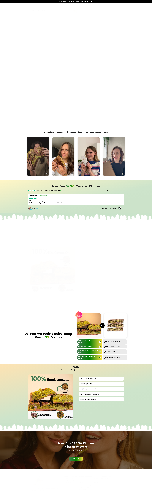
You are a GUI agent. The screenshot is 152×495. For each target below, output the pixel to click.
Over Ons (96, 480)
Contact (81, 480)
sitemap (96, 482)
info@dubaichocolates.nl (70, 480)
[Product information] (119, 79)
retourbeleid (82, 489)
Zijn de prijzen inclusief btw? (88, 399)
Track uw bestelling (69, 484)
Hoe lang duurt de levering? (88, 378)
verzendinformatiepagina (86, 487)
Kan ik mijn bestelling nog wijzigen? (90, 394)
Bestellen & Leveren (84, 484)
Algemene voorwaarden (85, 485)
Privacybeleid (82, 482)
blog (80, 491)
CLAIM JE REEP (76, 458)
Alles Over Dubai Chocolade (101, 478)
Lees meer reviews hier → (115, 191)
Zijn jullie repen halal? (86, 384)
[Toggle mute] (47, 173)
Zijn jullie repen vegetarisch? (88, 389)
